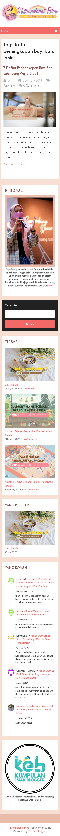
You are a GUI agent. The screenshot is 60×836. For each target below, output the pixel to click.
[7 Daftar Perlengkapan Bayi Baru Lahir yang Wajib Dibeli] (30, 109)
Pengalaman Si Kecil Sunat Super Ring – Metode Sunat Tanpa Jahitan (33, 639)
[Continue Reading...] (17, 164)
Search (30, 324)
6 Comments (31, 85)
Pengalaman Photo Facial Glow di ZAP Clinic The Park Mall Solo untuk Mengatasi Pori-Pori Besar (35, 583)
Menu (4, 30)
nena (19, 610)
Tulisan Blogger (37, 831)
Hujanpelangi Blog (19, 827)
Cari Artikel (11, 305)
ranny (10, 80)
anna (19, 579)
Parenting (9, 85)
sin (49, 285)
